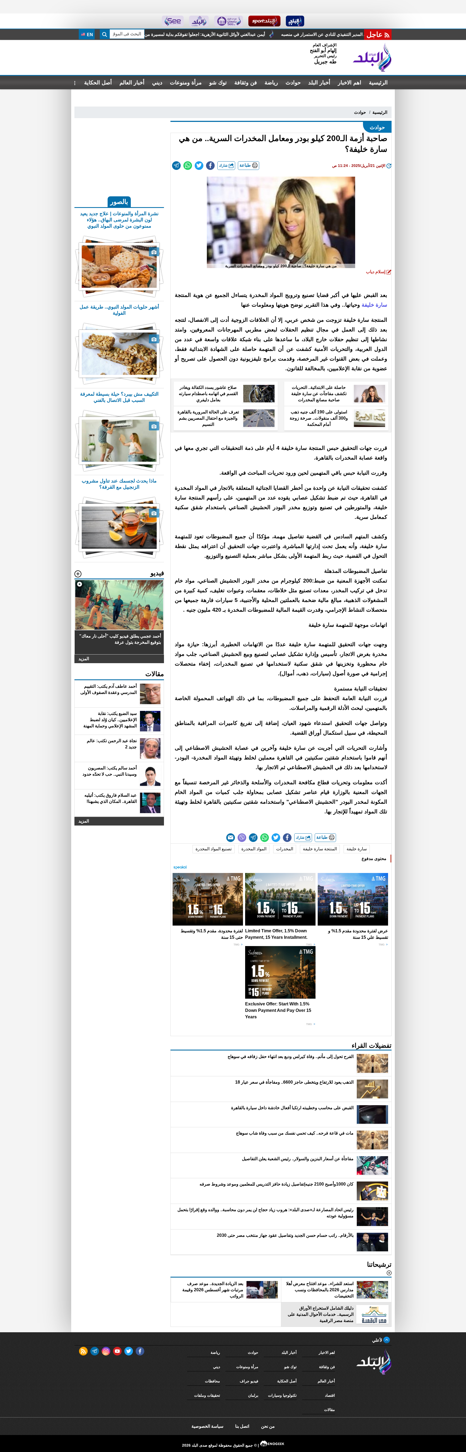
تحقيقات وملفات (207, 1395)
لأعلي (377, 1340)
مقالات (329, 1410)
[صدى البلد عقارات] (199, 21)
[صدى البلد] (372, 57)
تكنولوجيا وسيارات (282, 1395)
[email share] (176, 165)
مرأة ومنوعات (186, 82)
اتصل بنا (242, 1426)
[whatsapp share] (187, 165)
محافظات (212, 1381)
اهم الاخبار (349, 82)
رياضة (271, 82)
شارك (224, 165)
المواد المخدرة (253, 849)
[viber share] (242, 837)
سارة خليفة (357, 849)
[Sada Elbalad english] (173, 21)
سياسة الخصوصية (207, 1426)
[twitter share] (199, 165)
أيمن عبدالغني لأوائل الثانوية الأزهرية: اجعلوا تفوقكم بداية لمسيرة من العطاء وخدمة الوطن (297, 34)
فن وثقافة (245, 82)
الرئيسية (378, 82)
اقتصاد (330, 1395)
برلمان (253, 1395)
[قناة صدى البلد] (295, 21)
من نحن (268, 1426)
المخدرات (284, 849)
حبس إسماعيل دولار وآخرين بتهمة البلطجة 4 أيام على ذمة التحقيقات (141, 34)
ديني (157, 82)
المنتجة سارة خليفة (320, 849)
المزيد (83, 658)
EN (89, 34)
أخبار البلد (319, 82)
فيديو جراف (249, 1381)
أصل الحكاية (98, 82)
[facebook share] (210, 165)
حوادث (293, 82)
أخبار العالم (132, 82)
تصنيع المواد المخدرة (214, 849)
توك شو (218, 82)
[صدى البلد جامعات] (228, 21)
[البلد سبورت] (264, 21)
